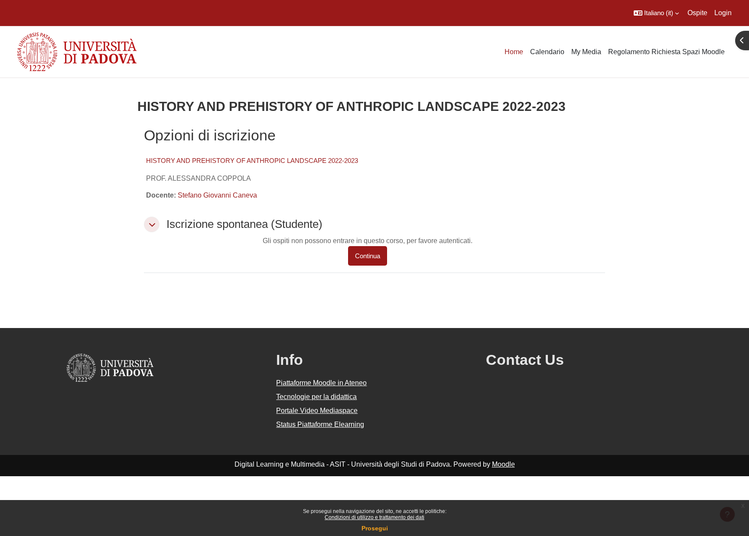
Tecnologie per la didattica (316, 396)
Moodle (503, 464)
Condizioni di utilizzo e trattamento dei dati (374, 517)
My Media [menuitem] (586, 51)
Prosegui (374, 528)
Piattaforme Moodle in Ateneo (321, 383)
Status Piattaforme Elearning (320, 424)
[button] (656, 13)
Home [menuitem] (514, 51)
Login (723, 12)
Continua (367, 256)
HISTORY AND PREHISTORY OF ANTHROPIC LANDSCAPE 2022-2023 (252, 160)
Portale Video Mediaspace (317, 410)
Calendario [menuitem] (547, 51)
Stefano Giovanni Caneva (217, 195)
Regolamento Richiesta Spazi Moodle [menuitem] (666, 51)
